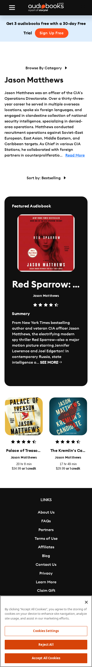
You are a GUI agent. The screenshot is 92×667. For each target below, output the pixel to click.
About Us (46, 512)
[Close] (86, 602)
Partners (46, 530)
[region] (46, 631)
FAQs (46, 521)
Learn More (46, 582)
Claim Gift (46, 591)
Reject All (45, 644)
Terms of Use (46, 539)
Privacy (46, 573)
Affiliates (46, 547)
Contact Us (46, 565)
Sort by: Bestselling (44, 178)
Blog (46, 556)
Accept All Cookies (46, 658)
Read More (75, 155)
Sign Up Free (52, 33)
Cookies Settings (46, 631)
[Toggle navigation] (12, 7)
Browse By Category (44, 68)
